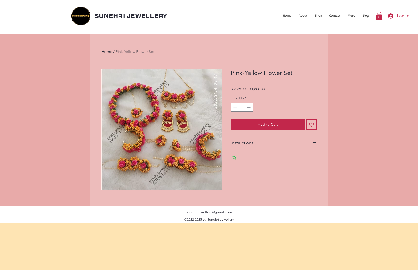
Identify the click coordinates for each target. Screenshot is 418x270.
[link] (379, 16)
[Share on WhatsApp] (234, 158)
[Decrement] (234, 107)
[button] (318, 15)
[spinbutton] (242, 107)
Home (106, 51)
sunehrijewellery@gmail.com (209, 212)
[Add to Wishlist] (311, 124)
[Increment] (249, 107)
